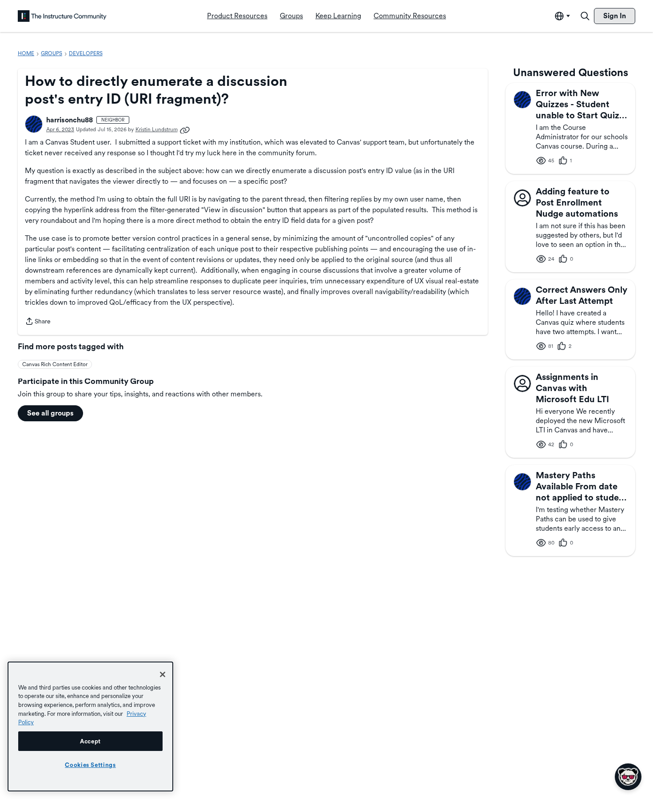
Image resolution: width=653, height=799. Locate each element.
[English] (62, 16)
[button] (34, 124)
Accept (90, 741)
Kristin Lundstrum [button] (156, 129)
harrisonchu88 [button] (69, 120)
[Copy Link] (184, 129)
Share (38, 322)
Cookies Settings (90, 764)
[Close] (162, 674)
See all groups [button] (50, 413)
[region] (90, 726)
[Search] (585, 16)
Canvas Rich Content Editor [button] (55, 364)
